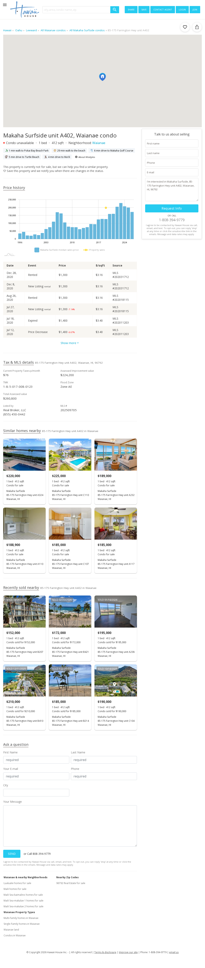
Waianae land (11, 929)
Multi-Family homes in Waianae (21, 918)
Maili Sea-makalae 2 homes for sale (23, 906)
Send (12, 854)
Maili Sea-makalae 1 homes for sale (23, 900)
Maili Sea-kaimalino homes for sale (23, 894)
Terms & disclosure (105, 952)
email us (174, 952)
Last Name (78, 752)
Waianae (98, 143)
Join (195, 9)
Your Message (12, 801)
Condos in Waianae (15, 935)
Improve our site (128, 952)
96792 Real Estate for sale (70, 883)
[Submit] (114, 9)
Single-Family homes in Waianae (22, 924)
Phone (75, 769)
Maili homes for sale (15, 889)
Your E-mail (10, 769)
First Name (10, 752)
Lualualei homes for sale (17, 883)
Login (182, 9)
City (5, 785)
